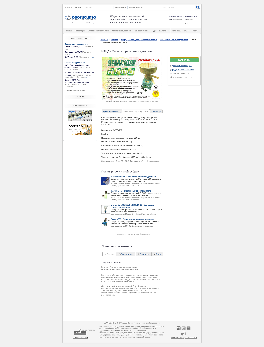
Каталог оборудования (121, 31)
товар (84, 90)
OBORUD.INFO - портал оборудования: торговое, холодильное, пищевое (81, 17)
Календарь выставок (180, 31)
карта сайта (88, 7)
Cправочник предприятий (98, 31)
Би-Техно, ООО (79, 57)
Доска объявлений (161, 31)
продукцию (188, 23)
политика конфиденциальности (184, 338)
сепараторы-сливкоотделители (174, 40)
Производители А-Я (142, 31)
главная (104, 40)
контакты (78, 7)
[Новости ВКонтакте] (188, 330)
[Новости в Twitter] (183, 330)
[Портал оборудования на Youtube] (178, 330)
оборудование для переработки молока (139, 40)
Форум (195, 31)
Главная (68, 31)
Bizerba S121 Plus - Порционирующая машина (76, 83)
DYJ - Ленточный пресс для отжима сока (77, 67)
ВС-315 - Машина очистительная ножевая (79, 75)
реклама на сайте (120, 7)
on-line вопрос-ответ (136, 7)
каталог (114, 40)
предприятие (179, 23)
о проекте (68, 7)
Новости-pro (80, 31)
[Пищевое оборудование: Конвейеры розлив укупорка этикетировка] (80, 120)
